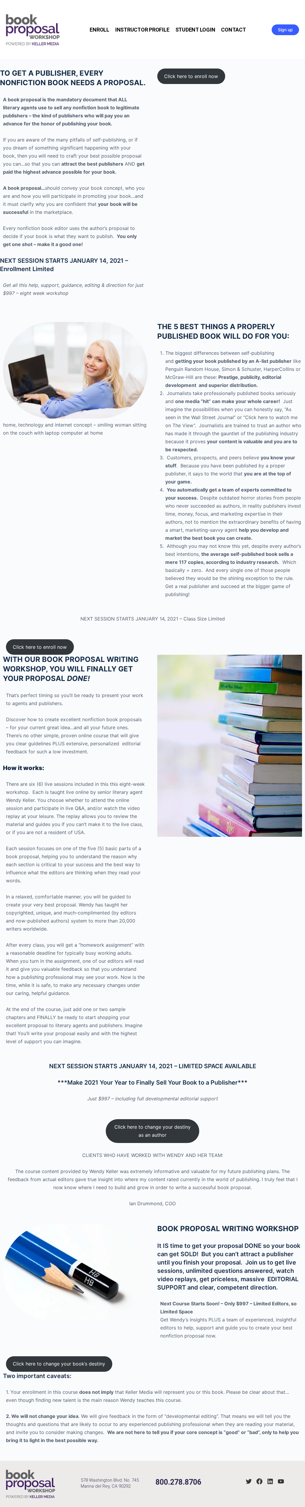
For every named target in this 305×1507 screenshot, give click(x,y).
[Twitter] (248, 1481)
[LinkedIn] (270, 1481)
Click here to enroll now (191, 76)
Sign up (285, 29)
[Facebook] (259, 1481)
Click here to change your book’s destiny (59, 1364)
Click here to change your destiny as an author (152, 1131)
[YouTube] (280, 1481)
